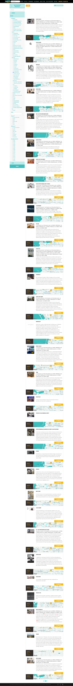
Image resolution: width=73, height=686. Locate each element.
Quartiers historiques (18, 81)
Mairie (14, 94)
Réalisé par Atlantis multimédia (40, 684)
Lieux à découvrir (49, 1)
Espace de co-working (17, 46)
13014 (14, 157)
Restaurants (36, 1)
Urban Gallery (38, 321)
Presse (35, 684)
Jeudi (14, 132)
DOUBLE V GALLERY (38, 346)
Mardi (14, 130)
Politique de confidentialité (15, 684)
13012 (14, 155)
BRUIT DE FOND (38, 491)
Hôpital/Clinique (16, 52)
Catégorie (13, 18)
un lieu (33, 684)
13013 (14, 156)
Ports (14, 99)
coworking (15, 41)
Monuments (16, 76)
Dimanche (15, 136)
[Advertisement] (44, 13)
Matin (14, 118)
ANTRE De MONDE (38, 658)
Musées (16, 77)
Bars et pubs (42, 1)
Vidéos (22, 1)
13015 (14, 159)
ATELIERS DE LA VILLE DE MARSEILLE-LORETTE (42, 413)
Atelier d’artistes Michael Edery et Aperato (43, 183)
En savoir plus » (58, 33)
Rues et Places (15, 104)
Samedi (14, 135)
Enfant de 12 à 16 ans (17, 45)
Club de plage (15, 38)
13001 (14, 140)
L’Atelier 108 (38, 248)
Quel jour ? (13, 126)
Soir (13, 122)
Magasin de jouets (16, 92)
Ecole (14, 44)
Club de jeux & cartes (18, 69)
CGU (10, 684)
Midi (14, 120)
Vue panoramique (17, 91)
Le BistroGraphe (38, 205)
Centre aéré (15, 35)
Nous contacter (21, 684)
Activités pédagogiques (17, 21)
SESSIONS (37, 451)
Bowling (15, 60)
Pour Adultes (16, 100)
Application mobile (48, 684)
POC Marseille (38, 274)
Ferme (14, 49)
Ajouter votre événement (27, 684)
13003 (14, 143)
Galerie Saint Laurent (39, 296)
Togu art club (38, 396)
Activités (15, 19)
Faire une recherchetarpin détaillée (17, 6)
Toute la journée (16, 117)
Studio (14, 110)
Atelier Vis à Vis (38, 592)
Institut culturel (17, 73)
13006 (14, 147)
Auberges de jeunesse (17, 29)
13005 (14, 145)
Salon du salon (38, 554)
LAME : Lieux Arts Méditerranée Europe (42, 114)
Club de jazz (16, 68)
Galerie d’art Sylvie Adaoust (40, 159)
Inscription (65, 1)
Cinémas (15, 65)
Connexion (60, 1)
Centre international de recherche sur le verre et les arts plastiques (47, 429)
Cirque (15, 67)
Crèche (14, 42)
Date (12, 112)
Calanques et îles (16, 34)
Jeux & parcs (15, 54)
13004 (14, 144)
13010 (14, 152)
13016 (14, 160)
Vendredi (14, 134)
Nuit (14, 124)
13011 (14, 153)
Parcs (14, 96)
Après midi (15, 121)
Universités (16, 87)
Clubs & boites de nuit (17, 40)
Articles (26, 1)
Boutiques (16, 33)
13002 (14, 141)
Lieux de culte (16, 75)
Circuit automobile (16, 37)
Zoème (37, 372)
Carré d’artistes (38, 139)
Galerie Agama (38, 89)
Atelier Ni (37, 469)
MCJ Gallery (38, 64)
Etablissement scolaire (18, 48)
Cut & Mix (37, 223)
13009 (14, 151)
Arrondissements (14, 138)
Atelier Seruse (38, 576)
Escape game (16, 71)
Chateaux (15, 64)
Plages (14, 98)
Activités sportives (17, 22)
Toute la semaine (16, 127)
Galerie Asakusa (38, 19)
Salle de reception (16, 106)
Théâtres (15, 85)
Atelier (14, 27)
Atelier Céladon (38, 42)
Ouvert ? (13, 116)
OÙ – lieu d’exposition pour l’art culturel (42, 529)
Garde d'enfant (16, 50)
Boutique (56, 1)
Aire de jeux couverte (17, 25)
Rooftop (14, 103)
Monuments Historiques (17, 95)
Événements (30, 1)
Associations (16, 26)
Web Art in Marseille (39, 609)
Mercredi (14, 131)
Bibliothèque (16, 58)
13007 (14, 148)
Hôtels (14, 53)
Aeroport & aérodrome (17, 23)
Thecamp (37, 634)
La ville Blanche (38, 507)
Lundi (14, 128)
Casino (15, 62)
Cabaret (15, 61)
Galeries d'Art (16, 72)
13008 (14, 149)
